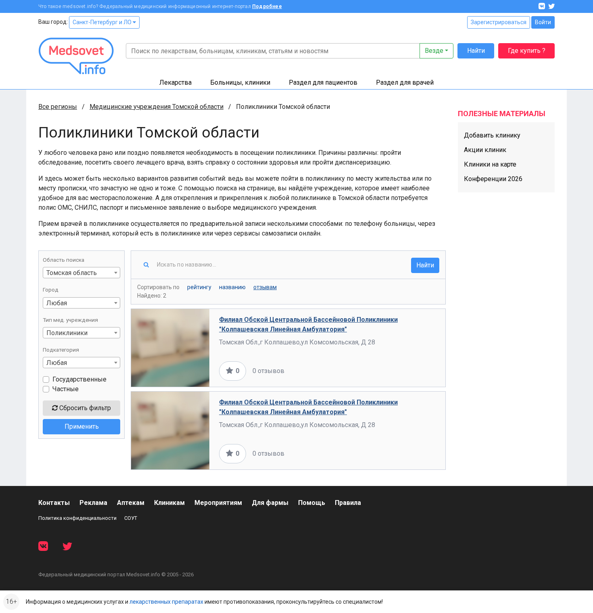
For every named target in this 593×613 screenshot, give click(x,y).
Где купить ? (526, 50)
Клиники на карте (490, 164)
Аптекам (130, 503)
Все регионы (57, 107)
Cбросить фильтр (84, 408)
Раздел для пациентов (323, 82)
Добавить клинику (492, 135)
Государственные (79, 379)
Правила (348, 503)
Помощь (311, 503)
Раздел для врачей (405, 82)
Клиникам (169, 503)
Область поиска (63, 259)
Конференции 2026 (493, 179)
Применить (82, 426)
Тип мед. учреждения (70, 320)
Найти (476, 50)
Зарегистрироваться (498, 22)
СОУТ (130, 518)
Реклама (93, 503)
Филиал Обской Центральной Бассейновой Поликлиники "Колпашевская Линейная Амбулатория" (308, 324)
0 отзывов (268, 371)
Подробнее (267, 6)
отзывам (265, 287)
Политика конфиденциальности (77, 518)
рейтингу (199, 287)
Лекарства (175, 82)
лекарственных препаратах (166, 601)
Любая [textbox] (56, 303)
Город (50, 289)
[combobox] (81, 272)
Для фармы (270, 503)
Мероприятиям (218, 503)
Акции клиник (485, 150)
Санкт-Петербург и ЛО (103, 22)
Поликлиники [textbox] (67, 333)
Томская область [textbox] (71, 273)
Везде (434, 50)
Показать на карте (409, 371)
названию (232, 287)
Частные (65, 389)
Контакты (54, 503)
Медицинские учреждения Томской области (156, 107)
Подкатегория (61, 349)
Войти (543, 22)
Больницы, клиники (240, 82)
